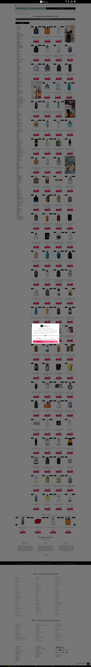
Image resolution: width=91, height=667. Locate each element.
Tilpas (52, 338)
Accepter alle (45, 341)
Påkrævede (39, 338)
